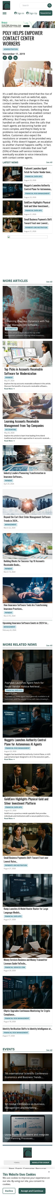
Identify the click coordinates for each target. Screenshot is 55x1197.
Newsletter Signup (40, 1162)
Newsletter (45, 13)
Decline (9, 1190)
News (11, 1168)
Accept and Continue (32, 1190)
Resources (41, 1168)
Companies (29, 1168)
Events (18, 1168)
